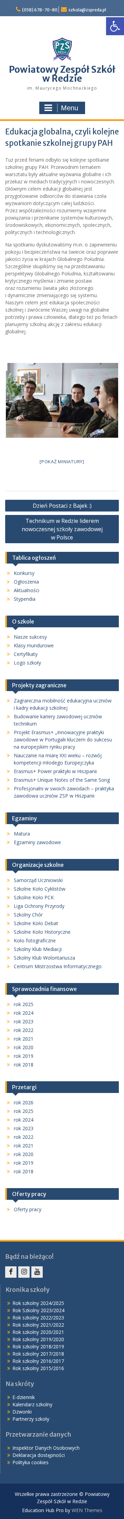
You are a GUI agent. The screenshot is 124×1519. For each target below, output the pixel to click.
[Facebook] (11, 1272)
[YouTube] (37, 1272)
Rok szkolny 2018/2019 (38, 1346)
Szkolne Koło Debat (36, 923)
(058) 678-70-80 (40, 9)
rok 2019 (23, 1056)
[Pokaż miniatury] (62, 461)
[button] (115, 26)
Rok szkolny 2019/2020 (38, 1339)
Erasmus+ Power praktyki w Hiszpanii (55, 771)
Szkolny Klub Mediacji (38, 949)
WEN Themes (87, 1510)
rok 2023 (23, 1021)
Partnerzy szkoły (30, 1419)
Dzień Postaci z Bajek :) (62, 505)
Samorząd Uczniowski (38, 880)
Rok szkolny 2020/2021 (38, 1332)
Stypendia (24, 599)
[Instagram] (24, 1272)
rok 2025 (23, 1004)
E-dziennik (23, 1397)
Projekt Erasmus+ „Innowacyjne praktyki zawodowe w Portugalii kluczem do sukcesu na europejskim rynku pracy (63, 739)
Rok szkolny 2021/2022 (38, 1324)
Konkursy (24, 573)
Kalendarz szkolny (32, 1404)
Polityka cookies (30, 1462)
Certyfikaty (26, 654)
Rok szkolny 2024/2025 (38, 1303)
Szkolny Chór (28, 914)
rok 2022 (23, 1030)
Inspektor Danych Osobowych (46, 1448)
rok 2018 (23, 1064)
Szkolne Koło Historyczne (42, 932)
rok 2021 (23, 1038)
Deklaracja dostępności (38, 1455)
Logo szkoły (27, 662)
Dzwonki (22, 1411)
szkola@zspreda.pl (87, 9)
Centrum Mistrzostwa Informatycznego (58, 966)
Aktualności (26, 590)
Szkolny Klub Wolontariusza (44, 957)
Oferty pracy (27, 1209)
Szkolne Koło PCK (34, 897)
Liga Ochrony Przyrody (39, 906)
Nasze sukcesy (30, 637)
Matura (22, 833)
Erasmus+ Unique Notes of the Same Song (62, 780)
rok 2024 (23, 1013)
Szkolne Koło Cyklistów (39, 888)
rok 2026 (23, 1102)
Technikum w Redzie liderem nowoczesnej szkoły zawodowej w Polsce (62, 529)
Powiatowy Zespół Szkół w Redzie (62, 74)
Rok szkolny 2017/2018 (38, 1353)
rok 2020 (23, 1047)
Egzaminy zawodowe (37, 842)
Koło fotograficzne (35, 940)
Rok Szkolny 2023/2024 (38, 1310)
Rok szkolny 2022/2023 (38, 1317)
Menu (69, 108)
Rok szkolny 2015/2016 (38, 1368)
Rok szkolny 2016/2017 (38, 1361)
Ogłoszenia (26, 581)
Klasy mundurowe (34, 645)
